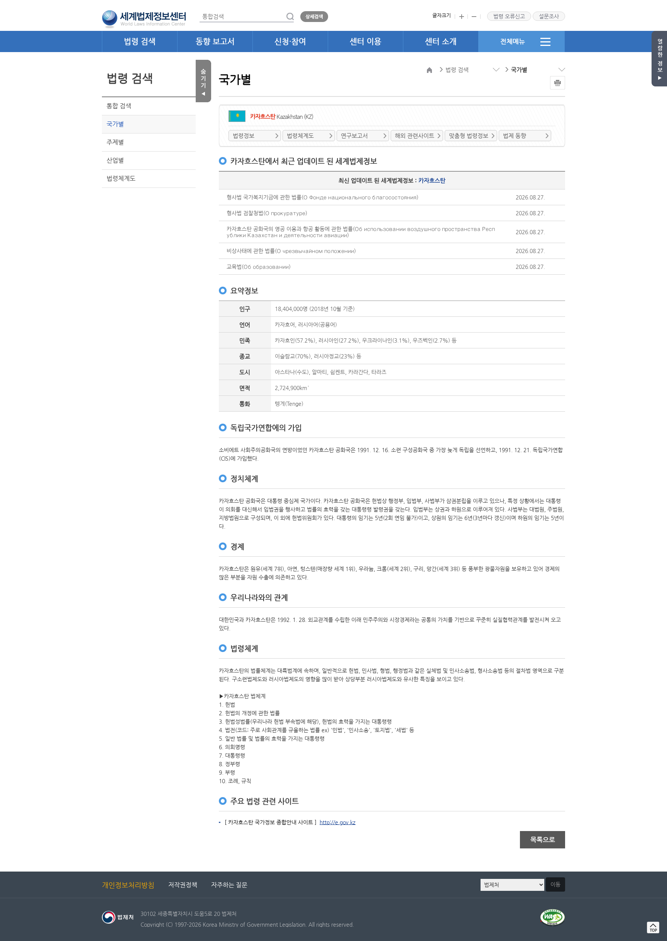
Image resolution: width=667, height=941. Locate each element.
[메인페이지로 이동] (144, 18)
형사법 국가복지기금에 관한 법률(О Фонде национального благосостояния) (322, 197)
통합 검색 (119, 106)
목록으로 (542, 839)
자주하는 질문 (229, 885)
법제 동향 (514, 135)
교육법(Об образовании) (259, 267)
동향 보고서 (215, 41)
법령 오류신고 (509, 16)
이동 (555, 884)
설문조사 (549, 16)
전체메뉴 (512, 41)
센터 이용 (365, 41)
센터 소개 (441, 41)
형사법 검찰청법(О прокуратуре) (267, 213)
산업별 (115, 160)
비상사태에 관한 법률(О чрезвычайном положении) (291, 251)
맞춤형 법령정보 (468, 135)
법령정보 (243, 135)
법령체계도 (121, 178)
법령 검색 (140, 41)
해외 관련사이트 (414, 135)
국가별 (115, 124)
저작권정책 (182, 885)
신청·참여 (290, 41)
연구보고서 (354, 135)
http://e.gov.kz (338, 822)
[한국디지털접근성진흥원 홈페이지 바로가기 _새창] (552, 913)
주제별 (115, 142)
